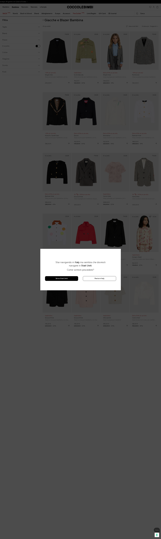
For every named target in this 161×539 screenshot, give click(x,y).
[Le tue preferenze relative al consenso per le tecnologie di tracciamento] (157, 535)
